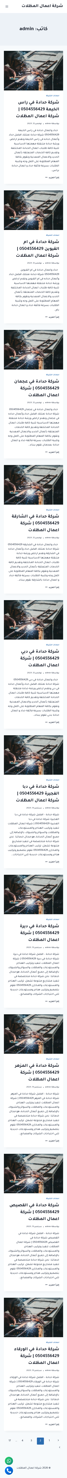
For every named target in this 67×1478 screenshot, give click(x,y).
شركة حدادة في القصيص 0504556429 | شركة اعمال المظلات (34, 1212)
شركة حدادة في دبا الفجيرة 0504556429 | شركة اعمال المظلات (37, 794)
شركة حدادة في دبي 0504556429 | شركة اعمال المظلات (39, 659)
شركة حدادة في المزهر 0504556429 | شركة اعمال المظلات (37, 1073)
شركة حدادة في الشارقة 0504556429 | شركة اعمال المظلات (35, 524)
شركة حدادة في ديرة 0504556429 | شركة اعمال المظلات (39, 933)
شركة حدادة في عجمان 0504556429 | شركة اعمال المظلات (36, 389)
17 (10, 1441)
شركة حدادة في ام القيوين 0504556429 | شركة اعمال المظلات (37, 249)
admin (48, 124)
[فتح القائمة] (7, 6)
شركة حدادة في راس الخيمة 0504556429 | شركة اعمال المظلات (37, 110)
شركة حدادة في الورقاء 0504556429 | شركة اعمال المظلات (36, 1356)
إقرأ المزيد (52, 178)
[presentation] (33, 70)
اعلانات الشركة (52, 96)
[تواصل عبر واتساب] (9, 1461)
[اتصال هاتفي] (9, 1471)
